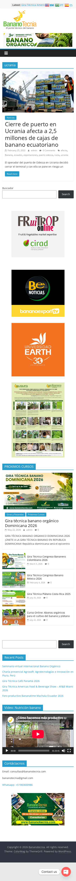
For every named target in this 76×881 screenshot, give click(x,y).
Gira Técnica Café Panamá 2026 (40, 4)
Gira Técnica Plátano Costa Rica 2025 (49, 594)
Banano (9, 155)
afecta (64, 150)
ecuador (18, 155)
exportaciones (30, 155)
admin (34, 150)
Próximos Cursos (36, 514)
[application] (38, 734)
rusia (56, 155)
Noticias (11, 117)
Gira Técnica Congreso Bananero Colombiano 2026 (46, 558)
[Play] (7, 750)
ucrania (64, 155)
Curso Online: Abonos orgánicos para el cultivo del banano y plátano (48, 614)
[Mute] (63, 750)
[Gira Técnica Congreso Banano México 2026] (13, 573)
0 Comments (48, 150)
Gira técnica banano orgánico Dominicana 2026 (32, 523)
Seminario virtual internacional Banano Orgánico (31, 666)
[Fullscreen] (69, 750)
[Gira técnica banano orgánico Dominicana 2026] (38, 474)
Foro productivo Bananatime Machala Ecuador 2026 (32, 695)
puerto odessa (46, 155)
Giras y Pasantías (15, 514)
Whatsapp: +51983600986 (17, 784)
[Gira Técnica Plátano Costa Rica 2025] (13, 592)
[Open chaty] (66, 872)
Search (66, 194)
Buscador (7, 188)
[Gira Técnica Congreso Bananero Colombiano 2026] (13, 555)
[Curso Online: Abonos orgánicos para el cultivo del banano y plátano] (13, 611)
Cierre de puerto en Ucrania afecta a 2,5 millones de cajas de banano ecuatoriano (31, 134)
